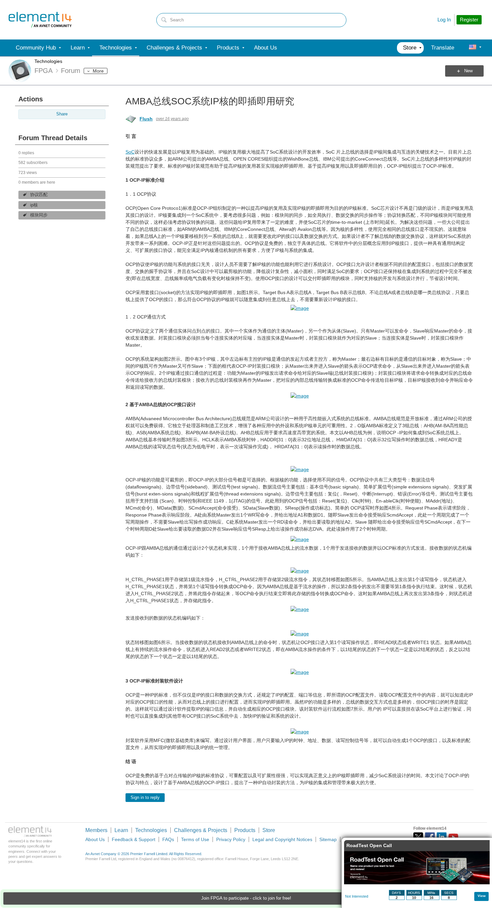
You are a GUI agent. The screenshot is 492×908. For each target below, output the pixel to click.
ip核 (34, 205)
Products (244, 830)
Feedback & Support (133, 839)
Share (62, 114)
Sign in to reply (145, 797)
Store (268, 830)
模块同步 (39, 215)
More (98, 71)
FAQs (168, 839)
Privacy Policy (230, 839)
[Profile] (473, 47)
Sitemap (328, 839)
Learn (121, 830)
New (468, 71)
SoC (130, 152)
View (482, 896)
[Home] (40, 19)
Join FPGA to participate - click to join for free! (246, 898)
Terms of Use (195, 839)
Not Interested (356, 896)
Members (96, 830)
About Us (95, 839)
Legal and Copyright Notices (282, 839)
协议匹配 (39, 194)
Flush (146, 118)
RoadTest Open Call (369, 845)
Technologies (48, 61)
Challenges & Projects (200, 830)
